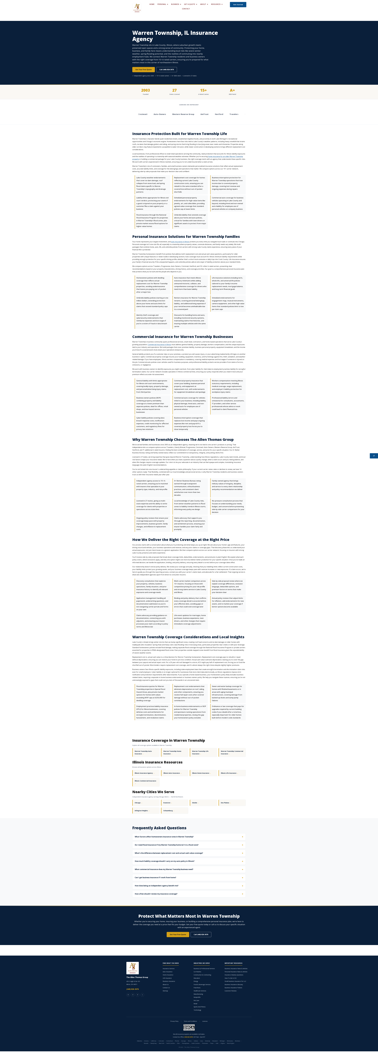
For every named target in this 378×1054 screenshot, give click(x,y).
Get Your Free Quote (143, 69)
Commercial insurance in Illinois (159, 344)
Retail (195, 1004)
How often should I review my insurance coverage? (156, 894)
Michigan (222, 1041)
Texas (211, 1043)
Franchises (197, 988)
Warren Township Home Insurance (172, 752)
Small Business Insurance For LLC (235, 981)
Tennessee (205, 1043)
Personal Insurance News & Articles (236, 972)
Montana (237, 1041)
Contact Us (166, 988)
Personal (161, 4)
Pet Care (196, 1000)
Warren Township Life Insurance (200, 752)
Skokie (195, 803)
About (203, 4)
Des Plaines (226, 803)
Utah (217, 1043)
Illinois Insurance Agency (145, 773)
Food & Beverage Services (202, 984)
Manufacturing (198, 994)
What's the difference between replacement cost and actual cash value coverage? (169, 853)
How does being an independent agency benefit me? (156, 886)
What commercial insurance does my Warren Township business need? (164, 869)
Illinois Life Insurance (229, 773)
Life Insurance (167, 978)
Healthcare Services (200, 991)
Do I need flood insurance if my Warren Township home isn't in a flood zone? (166, 845)
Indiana (196, 1041)
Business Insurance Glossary (234, 984)
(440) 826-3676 (132, 989)
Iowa (201, 1041)
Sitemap (165, 991)
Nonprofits (197, 997)
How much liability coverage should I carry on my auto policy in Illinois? (164, 861)
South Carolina (195, 1043)
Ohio (178, 1043)
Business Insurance (169, 981)
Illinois (190, 1041)
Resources (215, 4)
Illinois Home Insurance (201, 773)
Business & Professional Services (204, 968)
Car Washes (197, 972)
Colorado (161, 1041)
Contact (186, 9)
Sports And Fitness (200, 1007)
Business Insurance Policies (233, 988)
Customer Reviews (231, 991)
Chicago (138, 803)
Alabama (139, 1041)
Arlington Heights (142, 811)
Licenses (205, 1021)
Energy (196, 981)
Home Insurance (168, 975)
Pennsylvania (185, 1043)
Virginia (223, 1043)
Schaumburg (169, 811)
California (153, 1041)
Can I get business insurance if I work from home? (155, 877)
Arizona (146, 1041)
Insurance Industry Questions (234, 975)
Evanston (167, 803)
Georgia (183, 1041)
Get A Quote (189, 4)
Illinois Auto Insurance (172, 773)
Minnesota (230, 1041)
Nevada (146, 1043)
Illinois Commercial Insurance (145, 782)
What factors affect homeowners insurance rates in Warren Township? (164, 837)
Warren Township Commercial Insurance (232, 752)
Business (175, 4)
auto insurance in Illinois (180, 242)
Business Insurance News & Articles (236, 968)
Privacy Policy (174, 1021)
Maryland (215, 1041)
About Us (166, 984)
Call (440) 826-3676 (166, 69)
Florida (177, 1041)
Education (197, 978)
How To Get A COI (230, 978)
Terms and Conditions (190, 1021)
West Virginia (230, 1043)
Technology (197, 1010)
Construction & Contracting (202, 975)
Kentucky (207, 1041)
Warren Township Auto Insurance (143, 752)
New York (161, 1043)
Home (151, 4)
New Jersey (154, 1043)
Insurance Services (169, 968)
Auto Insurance (167, 972)
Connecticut (169, 1041)
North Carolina (170, 1043)
